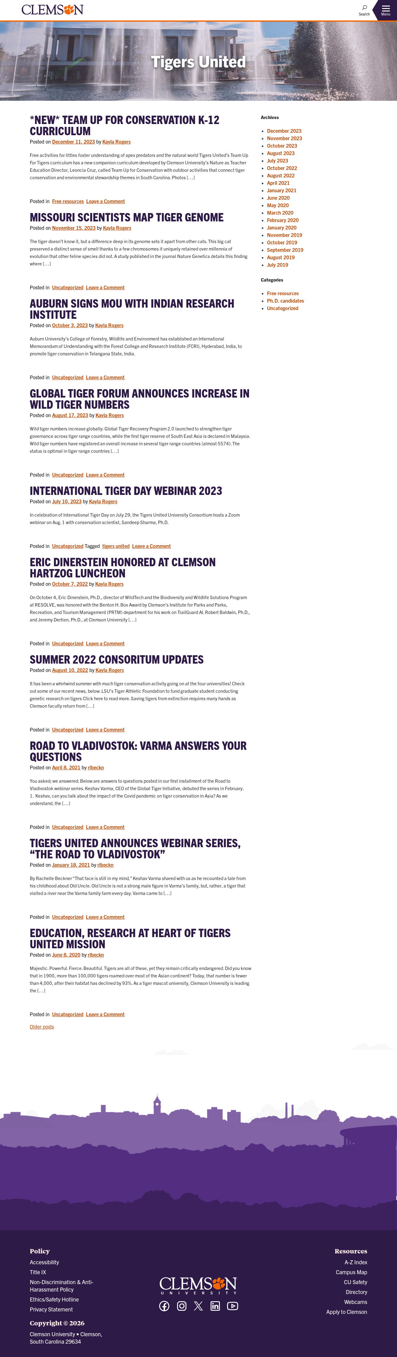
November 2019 (284, 235)
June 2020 (278, 197)
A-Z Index (356, 1262)
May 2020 (278, 205)
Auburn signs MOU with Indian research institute (132, 308)
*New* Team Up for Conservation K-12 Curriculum (125, 124)
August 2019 (281, 257)
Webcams (355, 1301)
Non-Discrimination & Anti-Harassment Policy (61, 1285)
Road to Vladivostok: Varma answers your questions (138, 750)
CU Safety (355, 1281)
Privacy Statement (51, 1309)
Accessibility (44, 1262)
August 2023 (281, 153)
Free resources (68, 201)
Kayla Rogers (116, 141)
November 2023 (284, 138)
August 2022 (281, 175)
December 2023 (284, 130)
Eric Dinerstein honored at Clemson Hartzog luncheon (123, 567)
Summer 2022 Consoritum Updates (117, 659)
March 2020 (280, 212)
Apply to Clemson (346, 1311)
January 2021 (282, 190)
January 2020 (282, 227)
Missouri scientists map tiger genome (127, 216)
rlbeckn (96, 767)
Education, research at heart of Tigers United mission (130, 937)
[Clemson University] (53, 15)
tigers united (116, 546)
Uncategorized (67, 287)
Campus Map (351, 1271)
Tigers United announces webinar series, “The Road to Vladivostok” (135, 848)
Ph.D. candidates (285, 300)
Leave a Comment (106, 201)
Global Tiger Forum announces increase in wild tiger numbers (140, 398)
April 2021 (278, 183)
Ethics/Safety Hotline (54, 1299)
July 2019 (277, 264)
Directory (356, 1291)
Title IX (38, 1271)
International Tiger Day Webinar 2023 (126, 490)
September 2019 (285, 250)
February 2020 (283, 220)
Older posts (42, 1026)
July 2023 (277, 160)
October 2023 (282, 145)
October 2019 (282, 242)
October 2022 (282, 168)
